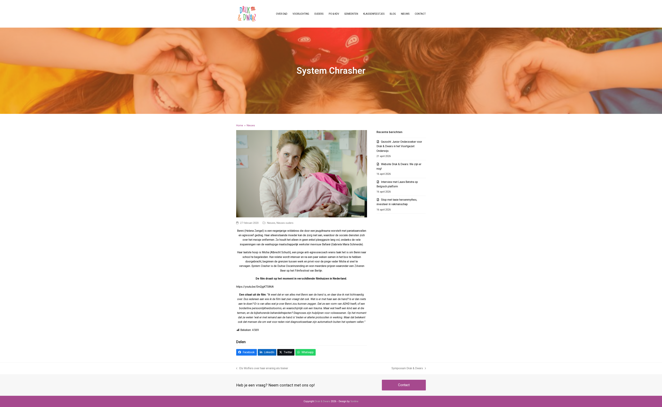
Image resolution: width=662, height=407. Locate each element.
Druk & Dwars (322, 401)
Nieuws (271, 222)
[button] (246, 352)
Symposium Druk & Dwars (407, 369)
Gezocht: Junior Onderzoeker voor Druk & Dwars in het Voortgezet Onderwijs (399, 146)
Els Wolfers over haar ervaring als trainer (262, 369)
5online (354, 401)
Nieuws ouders (285, 222)
